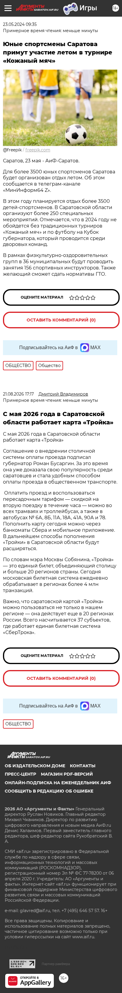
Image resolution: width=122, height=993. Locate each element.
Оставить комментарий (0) (61, 320)
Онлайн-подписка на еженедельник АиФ (58, 782)
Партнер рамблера (56, 964)
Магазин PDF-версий (67, 774)
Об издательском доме (35, 765)
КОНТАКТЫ (82, 765)
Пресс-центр (20, 774)
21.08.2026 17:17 (18, 394)
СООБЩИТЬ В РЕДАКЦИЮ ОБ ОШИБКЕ (49, 791)
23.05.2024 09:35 (20, 24)
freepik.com (37, 150)
